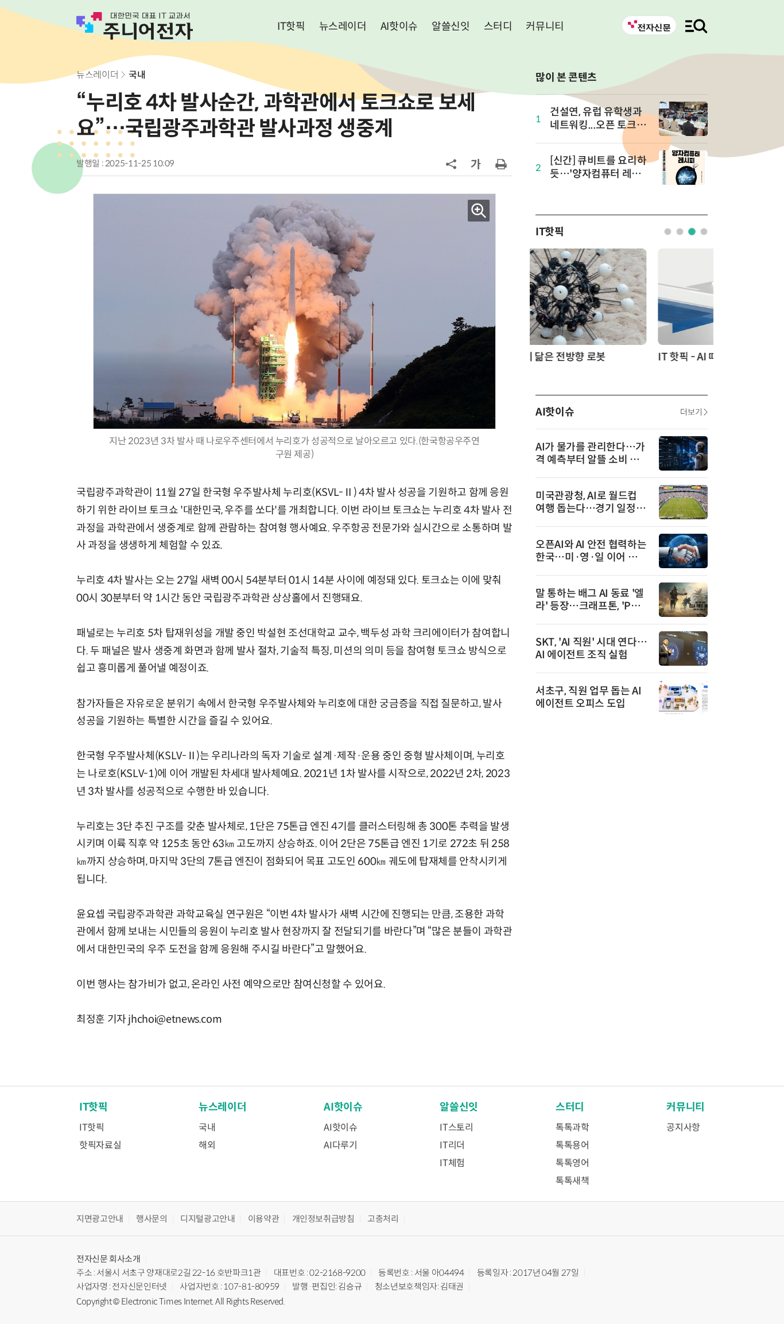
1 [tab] (668, 231)
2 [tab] (680, 231)
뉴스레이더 (343, 26)
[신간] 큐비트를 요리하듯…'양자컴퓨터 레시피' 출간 (598, 174)
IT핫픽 (291, 26)
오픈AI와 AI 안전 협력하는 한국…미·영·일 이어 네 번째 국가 (590, 557)
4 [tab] (704, 231)
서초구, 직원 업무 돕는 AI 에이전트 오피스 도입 (588, 697)
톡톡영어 (572, 1163)
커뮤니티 (545, 26)
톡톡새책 (572, 1181)
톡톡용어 (572, 1145)
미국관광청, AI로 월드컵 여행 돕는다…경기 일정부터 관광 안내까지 (590, 508)
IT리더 (452, 1145)
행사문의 (152, 1218)
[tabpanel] (621, 310)
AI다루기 (340, 1145)
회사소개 (125, 1258)
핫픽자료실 (100, 1145)
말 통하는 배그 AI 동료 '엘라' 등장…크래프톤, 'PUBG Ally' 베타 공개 (590, 606)
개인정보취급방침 (323, 1218)
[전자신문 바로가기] (649, 25)
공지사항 (683, 1127)
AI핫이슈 (399, 26)
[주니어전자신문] (134, 25)
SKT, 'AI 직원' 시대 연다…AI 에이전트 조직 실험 (591, 648)
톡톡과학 (572, 1127)
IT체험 (452, 1163)
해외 (207, 1145)
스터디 (498, 26)
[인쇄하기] (501, 163)
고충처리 (383, 1218)
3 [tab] (692, 231)
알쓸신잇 (451, 26)
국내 (137, 75)
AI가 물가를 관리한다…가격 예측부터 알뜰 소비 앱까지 (590, 460)
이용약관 (264, 1218)
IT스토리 (456, 1127)
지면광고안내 (99, 1218)
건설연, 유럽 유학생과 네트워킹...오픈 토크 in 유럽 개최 (598, 125)
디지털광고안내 (207, 1218)
